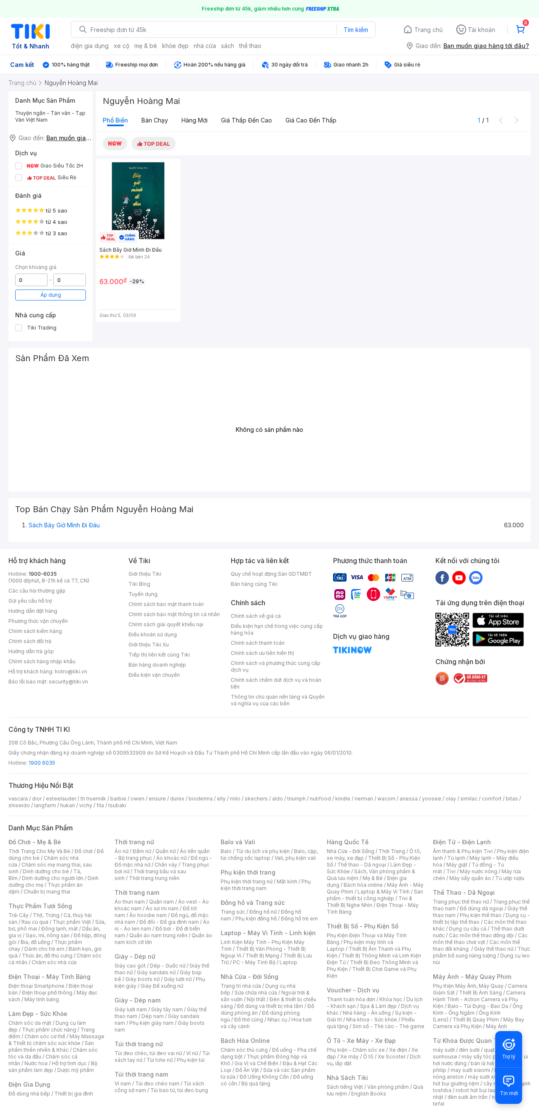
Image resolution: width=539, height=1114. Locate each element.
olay (451, 798)
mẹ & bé (145, 45)
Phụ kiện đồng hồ (256, 918)
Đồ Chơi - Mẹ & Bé (34, 841)
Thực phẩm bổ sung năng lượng (481, 952)
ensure (157, 798)
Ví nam (123, 1083)
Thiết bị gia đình (73, 1093)
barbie (118, 798)
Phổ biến (115, 120)
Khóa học (390, 999)
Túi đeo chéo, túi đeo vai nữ (148, 1053)
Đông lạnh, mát (59, 928)
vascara (18, 798)
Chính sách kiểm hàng (35, 631)
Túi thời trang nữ (139, 1044)
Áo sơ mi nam (162, 908)
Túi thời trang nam (141, 1074)
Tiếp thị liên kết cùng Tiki (159, 654)
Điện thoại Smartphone (36, 986)
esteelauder (61, 798)
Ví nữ (192, 1053)
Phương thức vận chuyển (38, 621)
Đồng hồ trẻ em (299, 918)
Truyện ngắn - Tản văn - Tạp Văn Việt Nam (50, 116)
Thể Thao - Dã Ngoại (464, 892)
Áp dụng (50, 295)
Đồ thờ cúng (248, 1019)
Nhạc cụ (277, 1019)
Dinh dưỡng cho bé (46, 871)
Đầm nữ (142, 851)
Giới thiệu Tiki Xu (148, 644)
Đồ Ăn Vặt (247, 1070)
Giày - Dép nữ (135, 956)
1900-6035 (43, 574)
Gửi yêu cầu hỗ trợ (30, 601)
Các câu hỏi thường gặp (37, 591)
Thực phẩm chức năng (49, 1029)
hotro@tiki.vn (71, 671)
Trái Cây (18, 915)
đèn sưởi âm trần (468, 1097)
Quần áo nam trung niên (158, 935)
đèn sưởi (469, 1050)
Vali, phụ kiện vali (295, 858)
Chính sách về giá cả (256, 616)
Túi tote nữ (160, 1060)
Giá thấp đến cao (246, 120)
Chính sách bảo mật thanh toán (166, 604)
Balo (226, 851)
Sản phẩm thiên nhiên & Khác (51, 1046)
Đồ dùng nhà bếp (29, 1093)
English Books (368, 1093)
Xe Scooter (392, 1056)
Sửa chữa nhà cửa (256, 992)
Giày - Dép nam (137, 1000)
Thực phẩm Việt (72, 922)
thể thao (250, 45)
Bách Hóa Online (245, 1040)
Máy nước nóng (478, 871)
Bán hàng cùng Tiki (254, 584)
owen (137, 798)
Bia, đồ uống (35, 942)
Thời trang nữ (134, 841)
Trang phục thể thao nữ (461, 902)
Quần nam (161, 902)
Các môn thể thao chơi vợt (480, 938)
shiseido (19, 805)
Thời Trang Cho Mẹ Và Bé (39, 851)
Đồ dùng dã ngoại (481, 908)
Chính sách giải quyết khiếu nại (165, 624)
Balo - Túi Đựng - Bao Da (478, 1006)
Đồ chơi (84, 851)
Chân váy (166, 864)
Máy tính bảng (41, 999)
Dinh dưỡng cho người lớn (52, 878)
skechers (256, 798)
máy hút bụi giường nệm (477, 1080)
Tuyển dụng (142, 594)
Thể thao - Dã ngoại (361, 864)
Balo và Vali (238, 841)
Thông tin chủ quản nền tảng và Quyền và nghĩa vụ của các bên (278, 700)
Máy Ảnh (496, 1026)
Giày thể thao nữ (493, 949)
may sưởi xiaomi (470, 1070)
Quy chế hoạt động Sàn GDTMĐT (271, 574)
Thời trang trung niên (154, 878)
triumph (296, 798)
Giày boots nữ (142, 979)
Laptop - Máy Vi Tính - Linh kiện (268, 932)
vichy (85, 805)
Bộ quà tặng (255, 1083)
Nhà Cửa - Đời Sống (249, 976)
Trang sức (233, 912)
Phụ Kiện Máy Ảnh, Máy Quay (468, 986)
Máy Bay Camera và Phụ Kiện (478, 1022)
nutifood (320, 798)
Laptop (288, 962)
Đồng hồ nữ (263, 912)
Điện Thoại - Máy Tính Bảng (49, 976)
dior (37, 798)
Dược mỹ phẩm (75, 1070)
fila (100, 805)
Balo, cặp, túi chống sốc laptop (269, 854)
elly (221, 798)
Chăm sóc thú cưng (244, 1050)
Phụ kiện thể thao (481, 915)
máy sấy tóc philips (485, 1056)
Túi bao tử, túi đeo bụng (179, 1090)
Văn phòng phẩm (388, 1087)
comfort (492, 798)
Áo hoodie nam (148, 915)
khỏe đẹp (175, 45)
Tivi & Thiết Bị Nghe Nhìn (369, 901)
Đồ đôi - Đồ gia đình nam (169, 922)
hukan (67, 805)
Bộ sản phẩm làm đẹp (52, 1066)
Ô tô (368, 1056)
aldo (277, 798)
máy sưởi (444, 1050)
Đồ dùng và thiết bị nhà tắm (270, 1006)
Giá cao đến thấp (311, 120)
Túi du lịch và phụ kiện (263, 851)
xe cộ (121, 45)
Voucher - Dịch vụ (353, 990)
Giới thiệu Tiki (144, 574)
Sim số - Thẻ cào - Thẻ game (388, 1026)
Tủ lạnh (456, 858)
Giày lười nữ (178, 979)
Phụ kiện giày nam (151, 1023)
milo (235, 798)
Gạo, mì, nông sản (47, 935)
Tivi (451, 871)
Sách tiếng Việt (345, 1087)
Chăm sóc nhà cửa (54, 962)
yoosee (431, 798)
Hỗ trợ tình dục (69, 1063)
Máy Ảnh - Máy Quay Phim (472, 976)
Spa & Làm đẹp (378, 1006)
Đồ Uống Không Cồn (264, 1077)
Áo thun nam (130, 902)
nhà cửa (205, 45)
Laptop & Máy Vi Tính (384, 891)
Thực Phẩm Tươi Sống (40, 905)
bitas (512, 798)
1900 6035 (42, 763)
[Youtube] (459, 577)
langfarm (45, 805)
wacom (386, 798)
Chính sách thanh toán (258, 643)
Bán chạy (154, 120)
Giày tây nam (167, 1009)
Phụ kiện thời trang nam (266, 884)
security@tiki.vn (68, 681)
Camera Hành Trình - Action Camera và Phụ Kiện (479, 999)
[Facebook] (442, 577)
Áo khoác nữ (171, 858)
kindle (342, 798)
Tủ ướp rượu (509, 878)
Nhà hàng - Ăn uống (367, 1013)
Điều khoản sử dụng (152, 634)
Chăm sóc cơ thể (44, 1036)
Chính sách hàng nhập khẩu (41, 661)
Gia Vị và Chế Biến (256, 1063)
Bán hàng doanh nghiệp (157, 665)
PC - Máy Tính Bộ (254, 962)
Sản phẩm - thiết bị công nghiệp (375, 894)
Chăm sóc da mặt (29, 1023)
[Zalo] (476, 577)
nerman (364, 798)
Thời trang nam (137, 892)
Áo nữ (121, 851)
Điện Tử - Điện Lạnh (462, 841)
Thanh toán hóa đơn (351, 999)
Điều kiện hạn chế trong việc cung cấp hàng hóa (277, 629)
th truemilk (93, 798)
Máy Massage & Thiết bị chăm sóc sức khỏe (56, 1039)
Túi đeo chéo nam (157, 1083)
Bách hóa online (363, 885)
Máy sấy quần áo (470, 878)
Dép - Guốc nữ (167, 965)
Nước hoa (36, 1063)
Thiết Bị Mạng (262, 955)
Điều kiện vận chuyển (154, 675)
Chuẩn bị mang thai (47, 891)
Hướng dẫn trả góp (31, 651)
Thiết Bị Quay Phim (476, 1019)
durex (177, 798)
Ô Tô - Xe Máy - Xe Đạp (361, 1040)
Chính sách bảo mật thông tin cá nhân (174, 614)
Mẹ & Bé (373, 878)
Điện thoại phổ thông (47, 992)
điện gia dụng (90, 45)
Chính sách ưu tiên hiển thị (262, 653)
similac (469, 798)
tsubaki (117, 805)
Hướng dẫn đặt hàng (32, 611)
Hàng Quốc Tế (347, 841)
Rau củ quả (34, 922)
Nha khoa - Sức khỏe (371, 1019)
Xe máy (349, 1056)
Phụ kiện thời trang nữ (246, 881)
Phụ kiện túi (191, 1060)
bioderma (201, 798)
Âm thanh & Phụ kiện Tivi (463, 851)
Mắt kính (287, 881)
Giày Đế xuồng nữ (162, 986)
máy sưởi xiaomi (487, 1077)
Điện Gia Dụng (29, 1084)
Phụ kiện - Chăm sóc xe (356, 1050)
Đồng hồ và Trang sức (253, 902)
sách (227, 45)
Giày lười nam (131, 1009)
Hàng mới (194, 120)
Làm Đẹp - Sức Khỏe (37, 1013)
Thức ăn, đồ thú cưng (47, 955)
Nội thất (256, 999)
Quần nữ (165, 851)
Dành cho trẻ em (44, 949)
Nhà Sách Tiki (347, 1077)
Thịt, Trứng (46, 915)
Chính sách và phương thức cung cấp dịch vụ (275, 666)
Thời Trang (392, 851)
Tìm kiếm (356, 29)
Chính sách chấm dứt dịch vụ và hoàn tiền (276, 683)
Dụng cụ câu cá (467, 928)
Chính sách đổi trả (29, 641)
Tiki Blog (139, 584)
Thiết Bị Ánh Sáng (480, 992)
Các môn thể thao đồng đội (481, 935)
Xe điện (398, 1050)
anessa (409, 798)
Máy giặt (456, 864)
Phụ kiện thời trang (248, 872)
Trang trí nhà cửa (241, 986)
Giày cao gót (130, 965)
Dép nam (152, 1016)
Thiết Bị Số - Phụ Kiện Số (362, 926)
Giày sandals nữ (156, 972)
